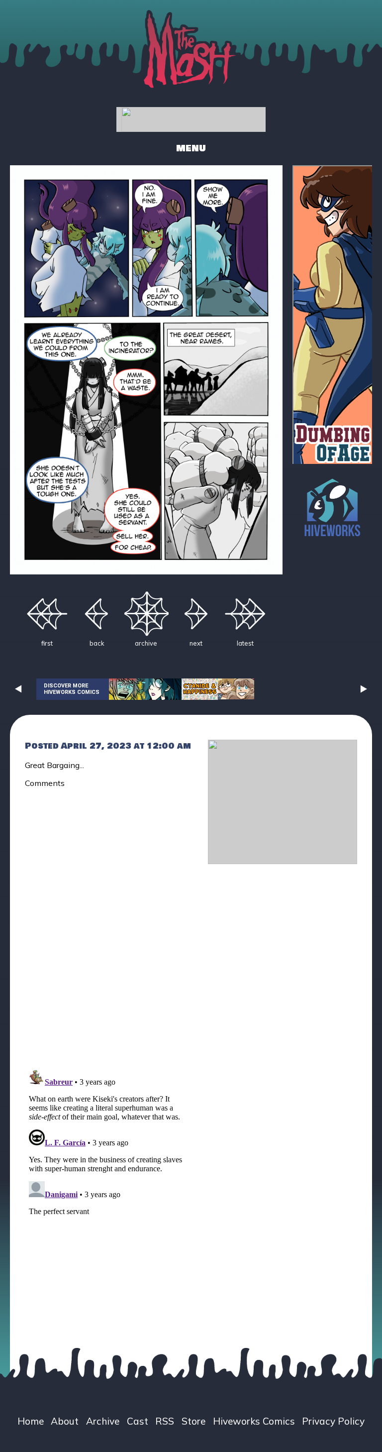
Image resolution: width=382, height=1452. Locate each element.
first (47, 643)
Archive (102, 1421)
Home (30, 1421)
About (65, 1421)
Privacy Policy (333, 1421)
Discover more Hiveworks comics (71, 688)
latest (245, 643)
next (196, 643)
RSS (164, 1421)
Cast (137, 1421)
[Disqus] (109, 922)
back (97, 643)
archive (146, 643)
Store (193, 1421)
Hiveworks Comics (254, 1421)
